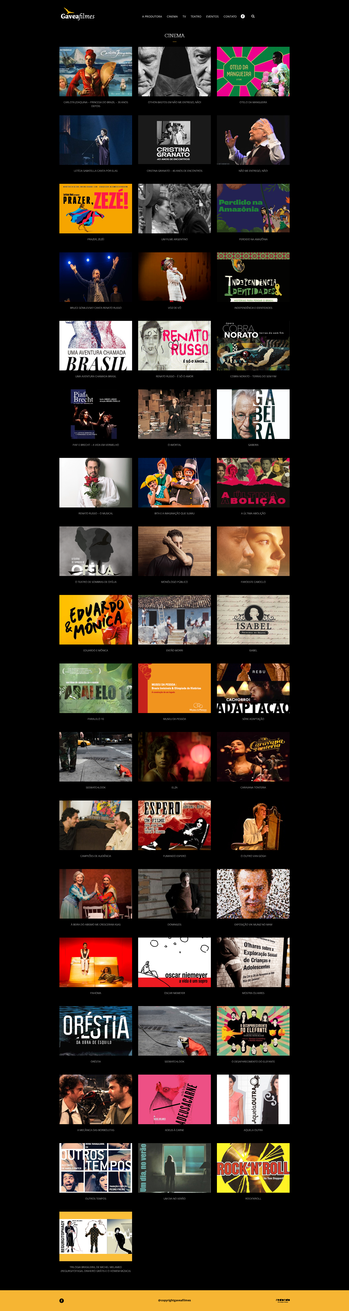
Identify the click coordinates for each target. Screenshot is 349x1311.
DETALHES (95, 65)
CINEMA (172, 16)
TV (184, 16)
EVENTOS (212, 16)
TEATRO (196, 16)
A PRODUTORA (152, 16)
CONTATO (230, 16)
